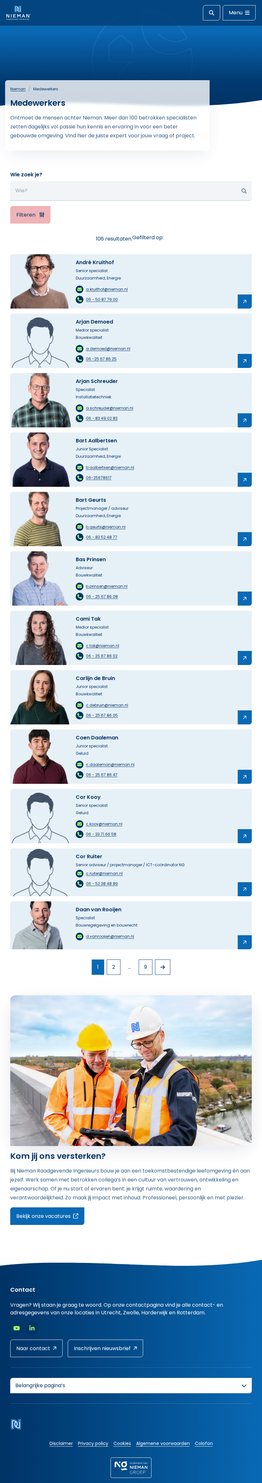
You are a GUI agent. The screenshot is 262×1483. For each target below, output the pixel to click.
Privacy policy (93, 1443)
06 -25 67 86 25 (101, 358)
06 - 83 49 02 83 (102, 418)
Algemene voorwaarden (163, 1443)
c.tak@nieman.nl (102, 645)
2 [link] (113, 967)
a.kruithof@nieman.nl (107, 289)
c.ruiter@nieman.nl (104, 873)
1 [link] (98, 967)
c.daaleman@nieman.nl (110, 764)
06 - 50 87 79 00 (102, 299)
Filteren (26, 214)
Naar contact (33, 1348)
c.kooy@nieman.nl (104, 824)
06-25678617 (99, 477)
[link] (162, 967)
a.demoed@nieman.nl (108, 348)
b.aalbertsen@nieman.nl (110, 467)
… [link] (129, 967)
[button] (244, 191)
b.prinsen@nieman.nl (106, 586)
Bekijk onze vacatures (50, 1216)
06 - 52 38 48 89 (102, 883)
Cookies (122, 1443)
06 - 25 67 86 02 (102, 656)
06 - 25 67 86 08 (102, 596)
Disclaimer (61, 1443)
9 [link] (145, 967)
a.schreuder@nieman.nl (109, 408)
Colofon (204, 1443)
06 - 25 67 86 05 (102, 715)
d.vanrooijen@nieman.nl (110, 936)
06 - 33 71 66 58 (101, 834)
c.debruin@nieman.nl (107, 705)
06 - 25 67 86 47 (102, 774)
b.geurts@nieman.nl (106, 526)
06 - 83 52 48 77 (101, 537)
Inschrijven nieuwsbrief (102, 1348)
